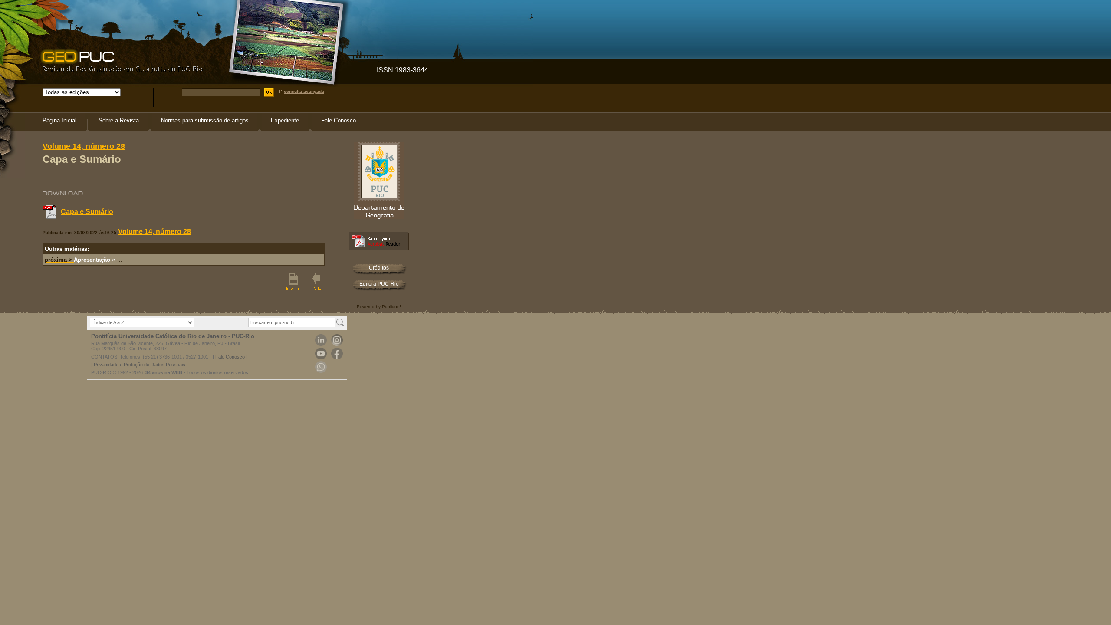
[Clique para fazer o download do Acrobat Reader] (379, 248)
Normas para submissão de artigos (205, 120)
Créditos (379, 268)
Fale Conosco (338, 120)
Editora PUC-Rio (379, 284)
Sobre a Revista (119, 120)
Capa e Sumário (87, 211)
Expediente (285, 120)
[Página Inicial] (120, 71)
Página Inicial (59, 120)
